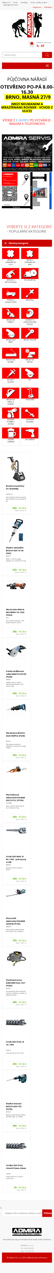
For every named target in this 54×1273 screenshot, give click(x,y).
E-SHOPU (22, 120)
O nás (15, 2)
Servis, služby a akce (39, 2)
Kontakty (24, 2)
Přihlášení (48, 7)
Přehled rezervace (44, 42)
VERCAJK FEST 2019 (10, 5)
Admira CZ (6, 2)
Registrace (37, 7)
